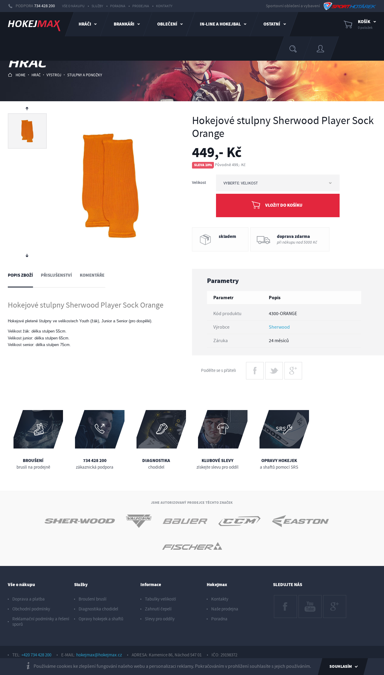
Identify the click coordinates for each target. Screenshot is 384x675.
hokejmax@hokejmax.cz (99, 655)
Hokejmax (217, 585)
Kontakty (164, 6)
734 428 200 (44, 6)
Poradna (117, 6)
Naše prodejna (224, 609)
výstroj (53, 75)
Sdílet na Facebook (254, 367)
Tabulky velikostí (160, 599)
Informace (150, 585)
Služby (97, 6)
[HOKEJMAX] (34, 24)
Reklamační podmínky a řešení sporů (40, 621)
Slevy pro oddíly (160, 619)
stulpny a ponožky (84, 75)
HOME (21, 75)
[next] (27, 256)
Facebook (283, 598)
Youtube (306, 598)
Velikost (199, 182)
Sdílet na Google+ (293, 367)
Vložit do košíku (283, 205)
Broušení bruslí (92, 599)
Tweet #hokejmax (274, 367)
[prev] (27, 108)
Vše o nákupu (73, 6)
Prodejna (140, 6)
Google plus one (334, 600)
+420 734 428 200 (36, 655)
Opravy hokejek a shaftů (101, 619)
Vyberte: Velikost (241, 183)
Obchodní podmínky (31, 609)
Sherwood (279, 327)
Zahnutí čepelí (158, 609)
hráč (36, 75)
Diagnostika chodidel (98, 609)
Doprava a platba (28, 599)
